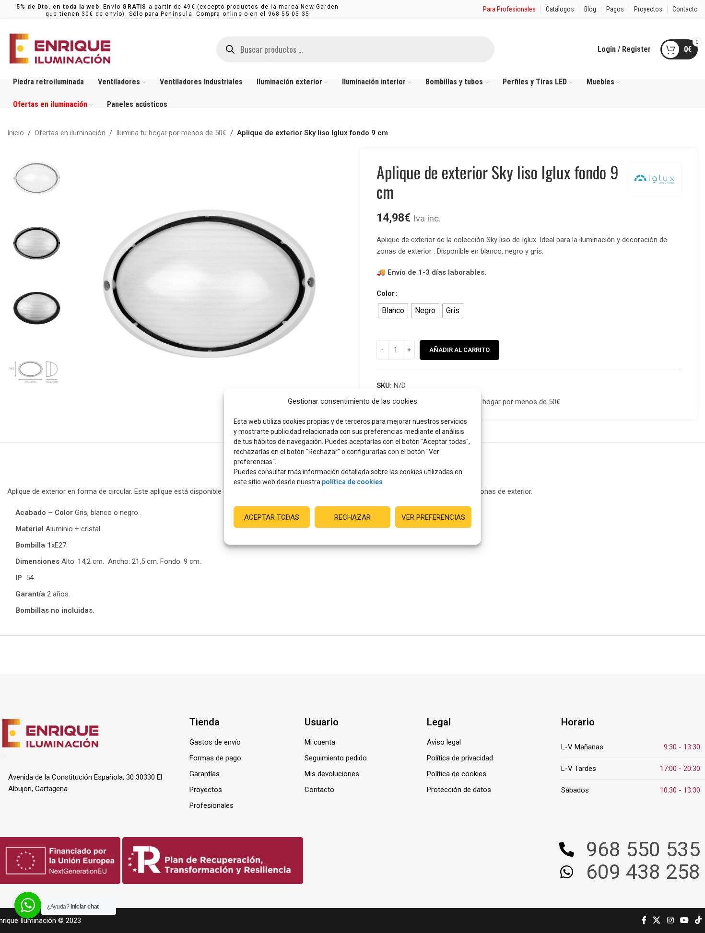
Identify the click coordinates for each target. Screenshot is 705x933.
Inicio (15, 132)
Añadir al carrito (459, 349)
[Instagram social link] (670, 920)
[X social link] (657, 920)
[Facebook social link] (644, 920)
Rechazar (352, 517)
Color (385, 293)
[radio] (393, 310)
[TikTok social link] (698, 920)
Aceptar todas (271, 517)
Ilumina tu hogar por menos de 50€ (171, 132)
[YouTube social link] (684, 920)
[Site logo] (60, 48)
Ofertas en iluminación (70, 132)
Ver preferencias (433, 517)
